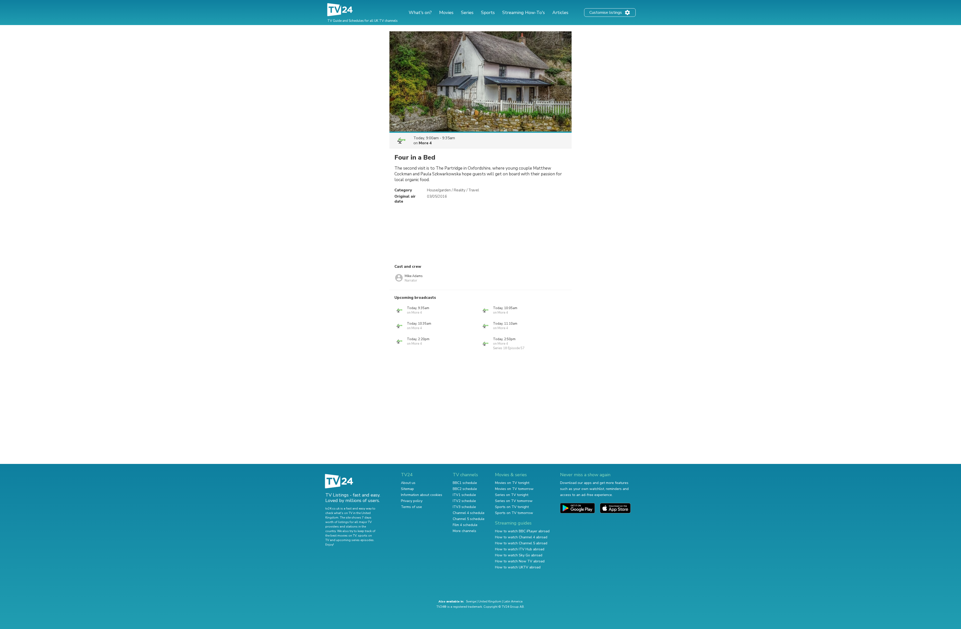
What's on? (420, 13)
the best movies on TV (340, 536)
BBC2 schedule (465, 488)
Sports (488, 13)
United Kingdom (489, 601)
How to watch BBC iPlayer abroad (522, 531)
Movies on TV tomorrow (514, 488)
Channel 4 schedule (469, 513)
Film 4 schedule (465, 525)
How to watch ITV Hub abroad (519, 549)
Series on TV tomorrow (514, 500)
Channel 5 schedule (469, 519)
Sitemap (407, 488)
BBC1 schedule (465, 482)
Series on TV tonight (511, 494)
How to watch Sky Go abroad (518, 555)
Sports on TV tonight (512, 507)
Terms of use (411, 507)
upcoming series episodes (355, 540)
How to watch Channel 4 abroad (521, 537)
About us (408, 482)
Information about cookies (421, 494)
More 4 (425, 143)
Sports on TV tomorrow (514, 513)
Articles (560, 13)
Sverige (471, 601)
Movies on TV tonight (512, 482)
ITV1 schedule (464, 494)
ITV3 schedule (464, 507)
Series (467, 13)
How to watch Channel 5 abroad (521, 543)
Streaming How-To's (523, 13)
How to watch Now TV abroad (520, 561)
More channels (464, 531)
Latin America (513, 601)
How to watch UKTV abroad (518, 567)
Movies (446, 13)
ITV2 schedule (464, 500)
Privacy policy (411, 500)
